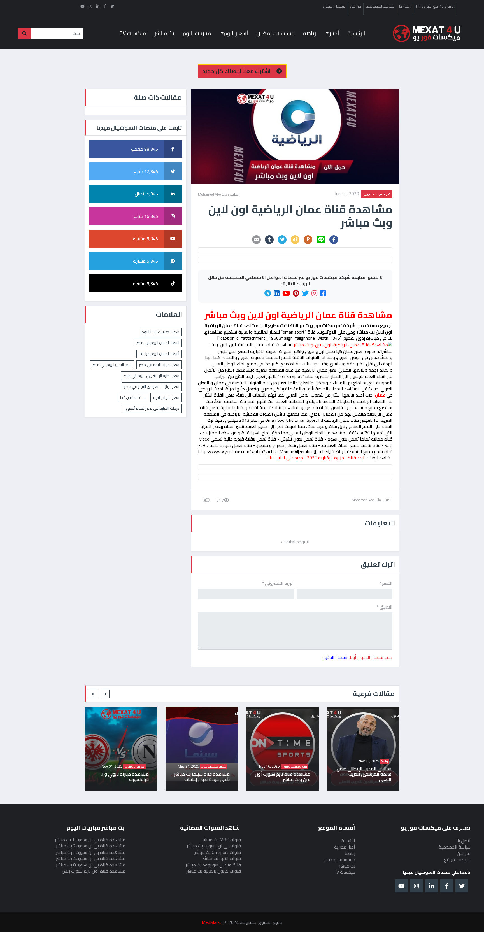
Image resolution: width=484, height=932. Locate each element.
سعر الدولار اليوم (166, 397)
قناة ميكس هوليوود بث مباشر (213, 865)
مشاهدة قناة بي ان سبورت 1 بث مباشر (90, 839)
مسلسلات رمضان (276, 33)
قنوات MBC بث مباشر (222, 839)
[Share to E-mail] (256, 239)
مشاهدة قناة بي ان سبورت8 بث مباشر (90, 865)
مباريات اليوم (197, 33)
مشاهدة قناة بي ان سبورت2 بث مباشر (90, 846)
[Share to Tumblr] (269, 239)
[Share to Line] (321, 239)
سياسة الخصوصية (380, 6)
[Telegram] (267, 293)
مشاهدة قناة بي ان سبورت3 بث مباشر (90, 852)
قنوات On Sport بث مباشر (218, 852)
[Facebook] (323, 293)
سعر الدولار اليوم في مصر (159, 364)
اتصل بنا (405, 6)
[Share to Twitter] (282, 239)
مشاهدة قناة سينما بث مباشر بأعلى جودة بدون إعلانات (270, 777)
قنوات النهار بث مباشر (221, 858)
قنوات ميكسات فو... (362, 766)
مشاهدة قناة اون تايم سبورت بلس (93, 871)
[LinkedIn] (277, 293)
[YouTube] (286, 293)
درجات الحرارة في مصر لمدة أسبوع (152, 408)
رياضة (309, 33)
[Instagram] (314, 293)
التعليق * (384, 607)
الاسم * (385, 583)
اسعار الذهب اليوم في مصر (157, 342)
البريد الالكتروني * (278, 583)
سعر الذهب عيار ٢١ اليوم (160, 331)
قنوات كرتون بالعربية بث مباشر (213, 871)
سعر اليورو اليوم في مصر (112, 364)
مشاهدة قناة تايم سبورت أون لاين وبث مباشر (351, 777)
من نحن (355, 6)
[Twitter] (305, 293)
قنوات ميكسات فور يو (377, 194)
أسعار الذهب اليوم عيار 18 (159, 353)
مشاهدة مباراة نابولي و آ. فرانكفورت (193, 777)
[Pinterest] (296, 293)
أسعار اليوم (236, 33)
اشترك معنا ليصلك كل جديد (237, 71)
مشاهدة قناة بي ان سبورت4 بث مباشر (90, 858)
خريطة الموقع (457, 859)
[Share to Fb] (333, 239)
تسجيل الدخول (334, 6)
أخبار (334, 33)
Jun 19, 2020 (347, 194)
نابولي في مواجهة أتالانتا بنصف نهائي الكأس (113, 777)
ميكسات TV (132, 33)
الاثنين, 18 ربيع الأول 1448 (435, 6)
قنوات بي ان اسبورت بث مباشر (214, 846)
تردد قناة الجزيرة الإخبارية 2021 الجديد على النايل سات (315, 457)
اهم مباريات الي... (203, 766)
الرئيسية (356, 33)
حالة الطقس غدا (133, 397)
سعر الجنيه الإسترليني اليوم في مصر (151, 375)
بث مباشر (164, 33)
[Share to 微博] (295, 239)
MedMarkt (212, 922)
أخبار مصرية (344, 847)
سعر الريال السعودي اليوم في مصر (151, 386)
